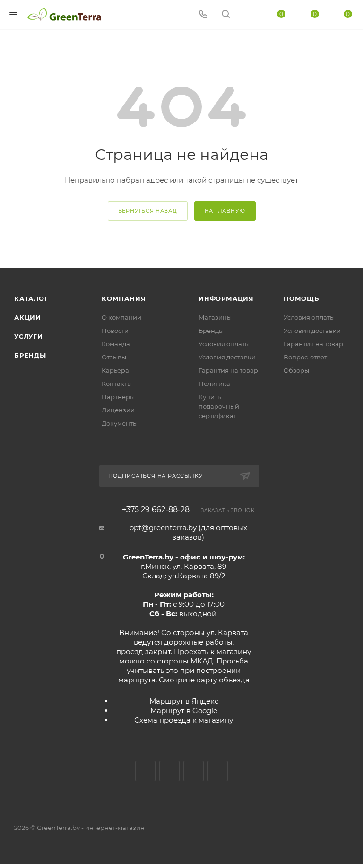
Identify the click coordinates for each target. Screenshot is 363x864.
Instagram (169, 771)
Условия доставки (227, 357)
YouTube (193, 771)
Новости (115, 330)
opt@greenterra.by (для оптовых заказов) (188, 532)
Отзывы (114, 357)
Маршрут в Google (183, 710)
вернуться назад (147, 211)
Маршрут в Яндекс (183, 701)
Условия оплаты (224, 344)
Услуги (28, 336)
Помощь (301, 298)
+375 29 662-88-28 (156, 510)
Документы (120, 423)
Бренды (30, 355)
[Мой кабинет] (248, 14)
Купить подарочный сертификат (219, 406)
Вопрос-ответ (305, 357)
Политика (214, 383)
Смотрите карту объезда (204, 679)
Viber (217, 771)
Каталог (31, 298)
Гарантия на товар (228, 370)
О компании (121, 317)
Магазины (215, 317)
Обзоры (296, 370)
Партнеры (118, 397)
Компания (124, 298)
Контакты (117, 383)
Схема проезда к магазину (183, 720)
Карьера (115, 370)
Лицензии (118, 410)
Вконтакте (145, 771)
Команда (116, 344)
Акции (27, 317)
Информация (226, 298)
